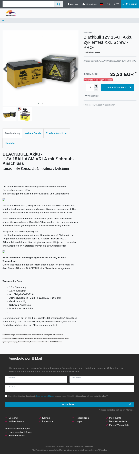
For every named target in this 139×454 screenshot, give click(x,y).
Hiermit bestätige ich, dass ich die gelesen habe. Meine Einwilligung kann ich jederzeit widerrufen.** (58, 396)
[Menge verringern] (96, 89)
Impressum (48, 421)
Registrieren (82, 417)
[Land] (101, 4)
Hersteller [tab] (10, 143)
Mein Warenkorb (118, 421)
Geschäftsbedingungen (17, 428)
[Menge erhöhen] (96, 86)
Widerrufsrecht (17, 421)
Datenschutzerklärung (20, 432)
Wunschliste (93, 96)
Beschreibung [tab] (12, 133)
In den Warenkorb (116, 87)
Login (79, 421)
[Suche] (58, 4)
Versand (13, 417)
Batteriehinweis (17, 435)
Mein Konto (115, 417)
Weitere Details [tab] (33, 133)
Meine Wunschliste (119, 425)
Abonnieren (68, 404)
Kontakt (46, 417)
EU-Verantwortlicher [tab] (56, 133)
